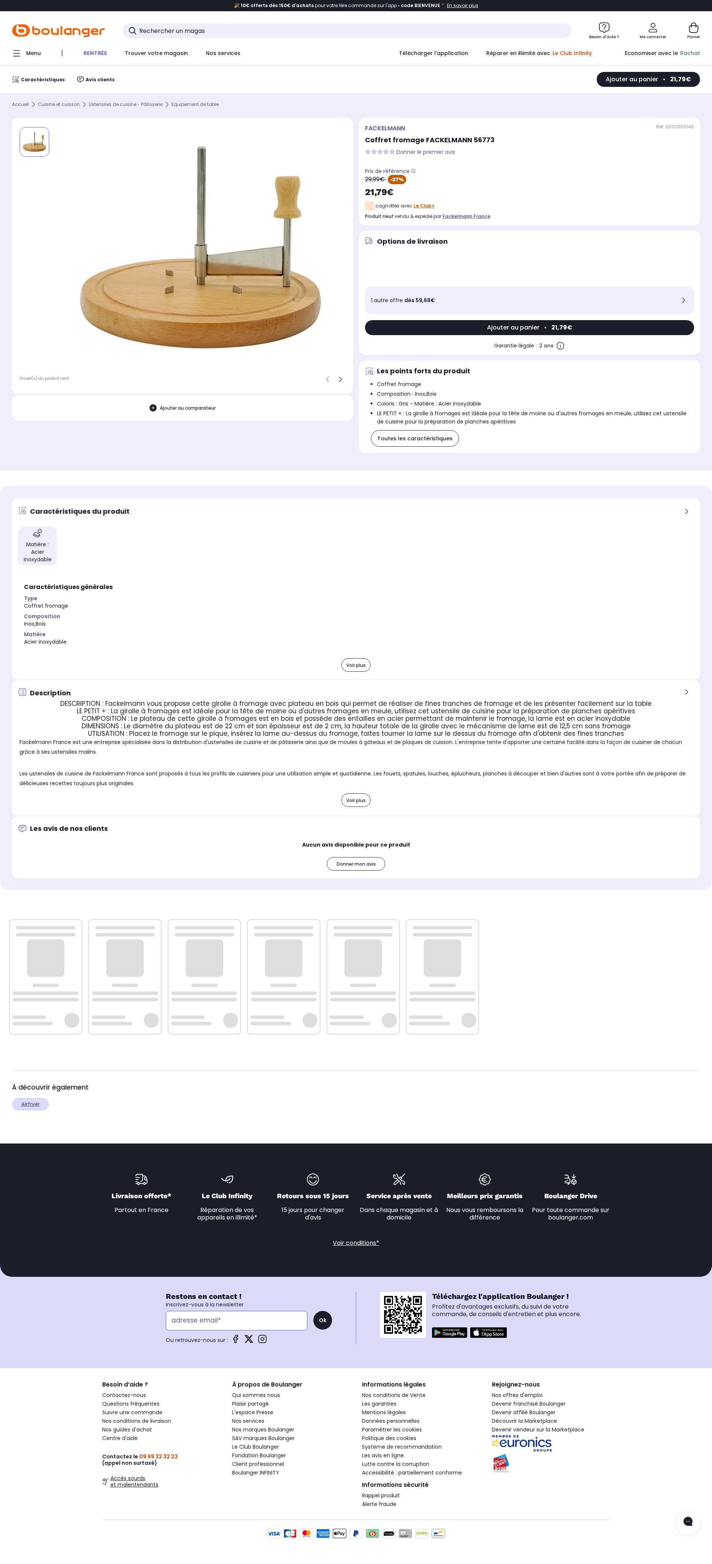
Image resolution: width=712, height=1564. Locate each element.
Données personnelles (391, 1421)
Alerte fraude (379, 1504)
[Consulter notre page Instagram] (262, 1341)
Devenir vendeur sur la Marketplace (538, 1429)
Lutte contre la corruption (395, 1464)
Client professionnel (258, 1464)
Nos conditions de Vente (394, 1395)
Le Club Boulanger (255, 1447)
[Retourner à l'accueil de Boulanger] (58, 30)
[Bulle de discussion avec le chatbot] (688, 1522)
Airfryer (30, 1104)
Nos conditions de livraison (136, 1421)
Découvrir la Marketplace (524, 1421)
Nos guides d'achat (127, 1429)
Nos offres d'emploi (517, 1395)
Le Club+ (424, 206)
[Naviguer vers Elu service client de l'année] (551, 1463)
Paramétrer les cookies (392, 1429)
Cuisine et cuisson (59, 104)
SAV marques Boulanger (263, 1438)
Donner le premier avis (425, 152)
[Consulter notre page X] (248, 1341)
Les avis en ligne (383, 1455)
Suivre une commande (132, 1412)
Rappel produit (381, 1495)
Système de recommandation (402, 1447)
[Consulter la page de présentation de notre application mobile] (449, 1332)
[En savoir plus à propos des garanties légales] (560, 345)
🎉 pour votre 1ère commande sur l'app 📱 (356, 5)
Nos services (248, 1421)
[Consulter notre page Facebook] (235, 1341)
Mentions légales (384, 1412)
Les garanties (379, 1403)
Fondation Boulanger (259, 1455)
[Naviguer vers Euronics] (551, 1443)
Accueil (20, 104)
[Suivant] (340, 379)
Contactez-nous (124, 1395)
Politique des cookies (389, 1438)
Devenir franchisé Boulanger (529, 1403)
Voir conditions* (356, 1243)
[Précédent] (327, 379)
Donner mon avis (356, 864)
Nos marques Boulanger (263, 1429)
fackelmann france (466, 216)
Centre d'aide (120, 1438)
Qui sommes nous (256, 1395)
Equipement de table (195, 104)
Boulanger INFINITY (255, 1472)
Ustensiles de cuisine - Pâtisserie (125, 104)
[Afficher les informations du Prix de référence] (413, 171)
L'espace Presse (252, 1412)
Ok (322, 1320)
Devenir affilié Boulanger (524, 1412)
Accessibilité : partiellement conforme (412, 1472)
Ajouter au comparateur (188, 408)
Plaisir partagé (250, 1403)
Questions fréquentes (130, 1403)
